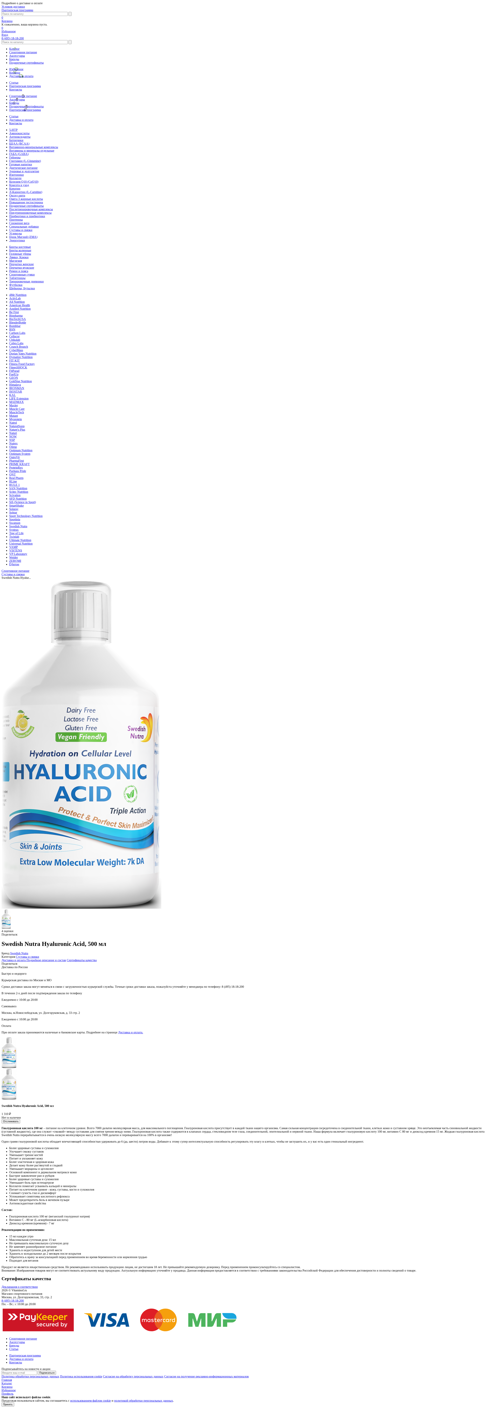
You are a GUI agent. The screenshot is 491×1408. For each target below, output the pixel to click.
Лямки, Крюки (19, 257)
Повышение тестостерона (26, 202)
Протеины (16, 219)
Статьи (13, 82)
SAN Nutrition (18, 488)
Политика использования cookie (81, 1376)
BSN (12, 329)
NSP (12, 440)
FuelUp (13, 374)
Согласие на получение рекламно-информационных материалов (206, 1376)
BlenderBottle (17, 322)
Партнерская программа (17, 10)
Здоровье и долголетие (24, 171)
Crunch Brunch (18, 346)
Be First (14, 312)
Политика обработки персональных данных (30, 1376)
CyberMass (16, 350)
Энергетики (17, 240)
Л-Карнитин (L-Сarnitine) (25, 192)
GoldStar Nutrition (20, 381)
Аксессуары (17, 55)
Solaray (13, 509)
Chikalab (14, 339)
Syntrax (14, 529)
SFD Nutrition (18, 498)
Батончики (16, 140)
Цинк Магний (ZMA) (23, 237)
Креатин (14, 188)
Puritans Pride (17, 471)
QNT (12, 474)
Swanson (14, 522)
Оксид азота (17, 195)
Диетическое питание (23, 167)
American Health (19, 305)
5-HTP (13, 129)
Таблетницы (17, 278)
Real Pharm (16, 478)
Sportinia (14, 519)
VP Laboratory (18, 554)
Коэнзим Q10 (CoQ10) (23, 181)
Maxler (13, 405)
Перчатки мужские (21, 267)
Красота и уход (19, 185)
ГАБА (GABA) (19, 154)
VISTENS (15, 550)
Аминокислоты (19, 133)
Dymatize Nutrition (21, 357)
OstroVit (14, 457)
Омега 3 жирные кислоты (26, 199)
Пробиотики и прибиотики (27, 216)
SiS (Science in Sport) (22, 502)
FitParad (14, 370)
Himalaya (15, 384)
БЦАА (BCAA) (19, 143)
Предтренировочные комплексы (30, 212)
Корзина (14, 72)
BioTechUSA (17, 319)
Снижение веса (19, 223)
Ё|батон (14, 564)
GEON (13, 377)
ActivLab (15, 298)
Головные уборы (20, 253)
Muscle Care (17, 408)
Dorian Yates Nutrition (22, 353)
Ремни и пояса (18, 271)
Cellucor (14, 336)
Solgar (13, 512)
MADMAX (16, 402)
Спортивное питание (23, 52)
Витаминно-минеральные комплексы (33, 147)
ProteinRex (16, 467)
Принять (8, 1404)
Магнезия (15, 260)
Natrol (13, 422)
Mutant (13, 415)
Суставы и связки (20, 230)
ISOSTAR (15, 391)
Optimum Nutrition (20, 450)
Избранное (16, 69)
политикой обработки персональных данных (143, 1400)
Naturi (13, 433)
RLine (13, 481)
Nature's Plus (17, 429)
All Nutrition (17, 301)
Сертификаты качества (82, 960)
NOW (13, 436)
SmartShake (16, 505)
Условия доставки (13, 6)
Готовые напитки (20, 164)
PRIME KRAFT (19, 464)
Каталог (14, 48)
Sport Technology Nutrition (26, 516)
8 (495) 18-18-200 (13, 38)
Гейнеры (15, 157)
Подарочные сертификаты (26, 62)
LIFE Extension (19, 398)
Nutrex (13, 443)
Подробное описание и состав (46, 960)
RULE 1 (14, 484)
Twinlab (14, 536)
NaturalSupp (17, 426)
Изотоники (16, 174)
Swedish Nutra (18, 526)
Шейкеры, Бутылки (22, 288)
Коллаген (15, 178)
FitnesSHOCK (18, 367)
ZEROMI (15, 560)
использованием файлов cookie (90, 1400)
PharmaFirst (16, 460)
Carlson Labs (17, 332)
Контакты (15, 89)
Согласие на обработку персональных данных (133, 1376)
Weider (13, 557)
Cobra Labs (16, 343)
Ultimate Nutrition (20, 540)
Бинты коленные (20, 250)
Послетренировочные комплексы (31, 209)
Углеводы (15, 233)
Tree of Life (16, 533)
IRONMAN (16, 388)
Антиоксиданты (19, 136)
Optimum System (19, 453)
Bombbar (15, 326)
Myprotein (15, 419)
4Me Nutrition (17, 294)
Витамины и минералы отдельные (31, 150)
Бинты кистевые (20, 247)
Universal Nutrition (21, 543)
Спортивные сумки (22, 274)
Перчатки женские (21, 264)
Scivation (15, 495)
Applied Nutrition (20, 308)
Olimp (13, 446)
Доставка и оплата (21, 76)
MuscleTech (16, 412)
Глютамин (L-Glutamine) (25, 161)
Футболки (15, 285)
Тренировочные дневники (26, 281)
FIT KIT (14, 360)
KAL (12, 395)
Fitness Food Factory (22, 364)
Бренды (14, 59)
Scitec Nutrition (18, 491)
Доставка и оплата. (130, 1032)
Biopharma (16, 315)
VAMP (13, 547)
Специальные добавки (24, 226)
